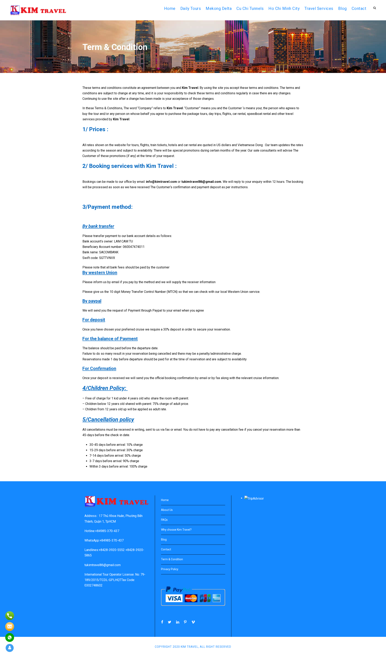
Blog (342, 8)
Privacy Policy (169, 569)
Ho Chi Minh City (284, 8)
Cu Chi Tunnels (250, 8)
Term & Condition (172, 559)
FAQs (164, 519)
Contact (359, 8)
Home (165, 500)
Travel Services (318, 8)
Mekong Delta (219, 8)
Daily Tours (190, 8)
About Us (167, 509)
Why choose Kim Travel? (176, 529)
